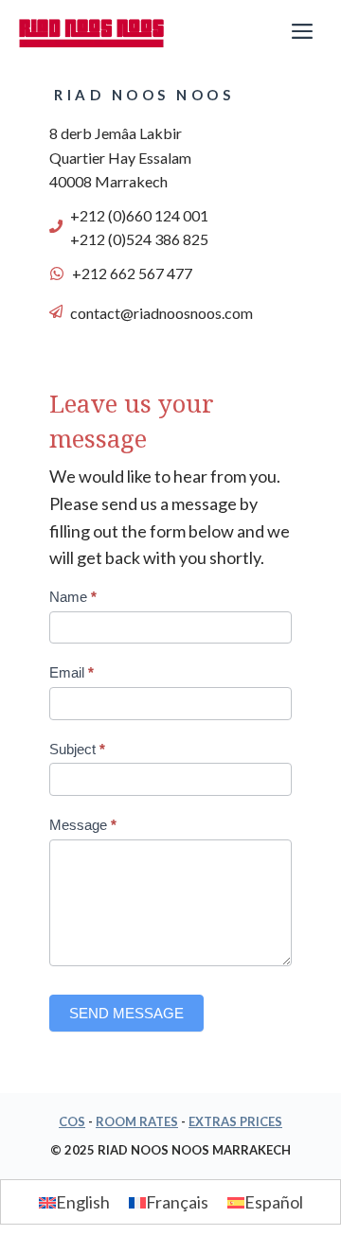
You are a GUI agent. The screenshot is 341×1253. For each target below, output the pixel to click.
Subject (77, 749)
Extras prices (235, 1121)
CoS (72, 1121)
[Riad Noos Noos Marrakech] (91, 33)
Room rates (137, 1121)
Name (73, 597)
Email (71, 672)
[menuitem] (74, 1201)
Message (83, 825)
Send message (126, 1013)
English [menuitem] (83, 1202)
